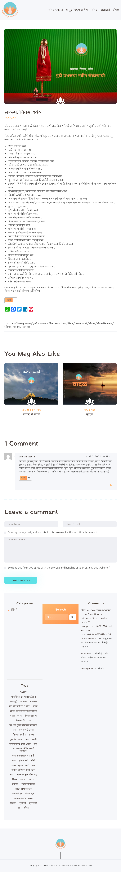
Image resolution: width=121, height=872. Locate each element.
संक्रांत (15, 784)
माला (14, 760)
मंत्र (35, 744)
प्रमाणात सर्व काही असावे (20, 744)
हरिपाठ (27, 808)
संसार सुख (29, 794)
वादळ (89, 415)
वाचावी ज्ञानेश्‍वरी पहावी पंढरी (23, 770)
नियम (70, 323)
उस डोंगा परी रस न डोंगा (19, 706)
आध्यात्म (43, 323)
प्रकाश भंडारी (81, 323)
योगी (33, 760)
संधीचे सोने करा (28, 784)
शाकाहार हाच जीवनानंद (27, 775)
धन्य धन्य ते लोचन (26, 730)
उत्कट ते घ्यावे (31, 415)
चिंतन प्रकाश (54, 323)
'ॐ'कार (23, 692)
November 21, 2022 (31, 410)
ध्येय (64, 323)
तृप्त (14, 730)
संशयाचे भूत (17, 794)
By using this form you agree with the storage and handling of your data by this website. (59, 568)
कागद (35, 706)
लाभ (33, 765)
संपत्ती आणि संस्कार (23, 789)
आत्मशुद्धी (13, 701)
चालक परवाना (16, 716)
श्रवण (23, 779)
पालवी (31, 735)
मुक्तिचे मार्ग (23, 760)
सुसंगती (16, 327)
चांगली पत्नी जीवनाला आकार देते (23, 711)
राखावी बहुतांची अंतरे (20, 765)
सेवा (19, 808)
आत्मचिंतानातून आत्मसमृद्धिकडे (24, 323)
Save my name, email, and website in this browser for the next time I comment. (53, 532)
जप (29, 720)
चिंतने (14, 610)
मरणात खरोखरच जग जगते (23, 756)
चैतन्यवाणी (20, 720)
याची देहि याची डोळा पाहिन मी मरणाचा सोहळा (94, 658)
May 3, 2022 (89, 410)
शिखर (14, 779)
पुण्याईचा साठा (16, 739)
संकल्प (92, 323)
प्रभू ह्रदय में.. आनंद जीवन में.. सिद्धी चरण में (96, 643)
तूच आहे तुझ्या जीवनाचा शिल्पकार (23, 725)
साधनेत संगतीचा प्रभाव (23, 798)
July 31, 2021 (10, 118)
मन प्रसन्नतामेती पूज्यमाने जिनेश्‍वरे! (23, 749)
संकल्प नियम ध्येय (104, 323)
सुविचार (7, 327)
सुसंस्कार (26, 327)
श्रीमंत (101, 669)
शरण (12, 775)
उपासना (33, 701)
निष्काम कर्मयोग (19, 735)
